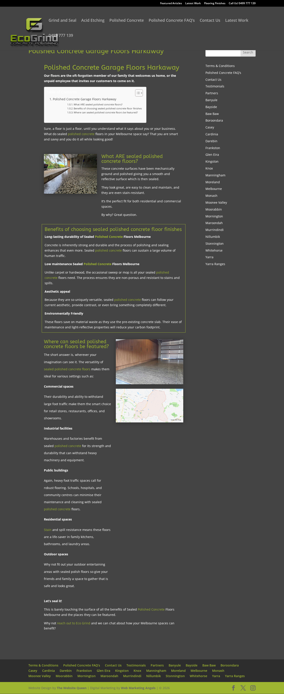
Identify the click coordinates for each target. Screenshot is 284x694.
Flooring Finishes (214, 3)
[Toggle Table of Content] (137, 93)
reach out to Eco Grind (73, 623)
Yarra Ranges (215, 264)
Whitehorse (214, 250)
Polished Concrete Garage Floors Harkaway (84, 99)
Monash (211, 195)
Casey (209, 127)
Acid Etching (93, 21)
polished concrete (81, 134)
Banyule (211, 100)
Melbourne (213, 189)
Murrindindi (214, 230)
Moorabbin (213, 209)
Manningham (215, 175)
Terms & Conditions (220, 66)
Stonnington (214, 243)
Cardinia (211, 134)
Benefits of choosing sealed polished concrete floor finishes (108, 108)
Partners (211, 93)
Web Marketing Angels (138, 688)
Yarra (209, 257)
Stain (47, 530)
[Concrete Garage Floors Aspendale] (70, 193)
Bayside (211, 107)
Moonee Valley (216, 202)
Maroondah (214, 223)
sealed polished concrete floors (67, 369)
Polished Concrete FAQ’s (172, 21)
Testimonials (214, 86)
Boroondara (214, 120)
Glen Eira (212, 154)
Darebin (211, 141)
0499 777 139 (61, 36)
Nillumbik (212, 237)
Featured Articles (171, 3)
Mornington (214, 216)
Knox (209, 168)
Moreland (212, 182)
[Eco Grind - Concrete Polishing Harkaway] (149, 422)
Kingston (212, 161)
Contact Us (210, 21)
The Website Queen (72, 688)
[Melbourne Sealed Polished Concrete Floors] (149, 384)
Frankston (212, 148)
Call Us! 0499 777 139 (242, 3)
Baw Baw (212, 114)
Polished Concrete (126, 21)
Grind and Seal (62, 21)
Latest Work (193, 3)
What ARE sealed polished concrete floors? (98, 104)
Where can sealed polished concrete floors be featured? (106, 112)
